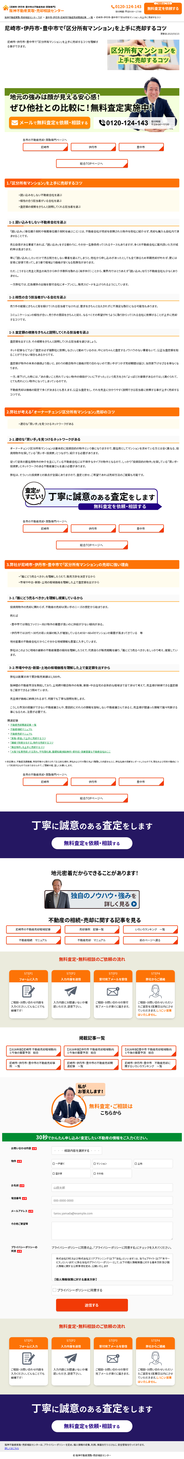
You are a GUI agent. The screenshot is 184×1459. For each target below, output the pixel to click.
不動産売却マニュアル (21, 733)
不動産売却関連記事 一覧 (23, 724)
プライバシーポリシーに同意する (79, 1290)
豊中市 (141, 147)
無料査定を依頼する (163, 7)
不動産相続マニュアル (21, 729)
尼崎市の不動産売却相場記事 (33, 929)
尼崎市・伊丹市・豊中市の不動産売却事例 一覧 (32, 1064)
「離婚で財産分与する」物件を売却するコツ (31, 742)
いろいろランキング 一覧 (150, 929)
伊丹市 (93, 147)
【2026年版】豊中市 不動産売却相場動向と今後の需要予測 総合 (148, 1050)
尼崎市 (45, 147)
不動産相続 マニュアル (33, 940)
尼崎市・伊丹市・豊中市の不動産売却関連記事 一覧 (90, 1064)
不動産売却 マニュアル (91, 940)
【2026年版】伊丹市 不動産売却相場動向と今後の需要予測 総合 (90, 1050)
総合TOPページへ (91, 163)
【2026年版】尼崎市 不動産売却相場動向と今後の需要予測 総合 (32, 1050)
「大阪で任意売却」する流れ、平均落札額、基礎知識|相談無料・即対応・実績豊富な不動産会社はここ (60, 751)
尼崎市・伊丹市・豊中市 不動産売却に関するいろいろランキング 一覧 (148, 1064)
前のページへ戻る (150, 940)
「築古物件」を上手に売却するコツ (27, 747)
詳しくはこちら (12, 1448)
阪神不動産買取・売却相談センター (36, 9)
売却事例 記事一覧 (91, 929)
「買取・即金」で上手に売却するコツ (28, 738)
